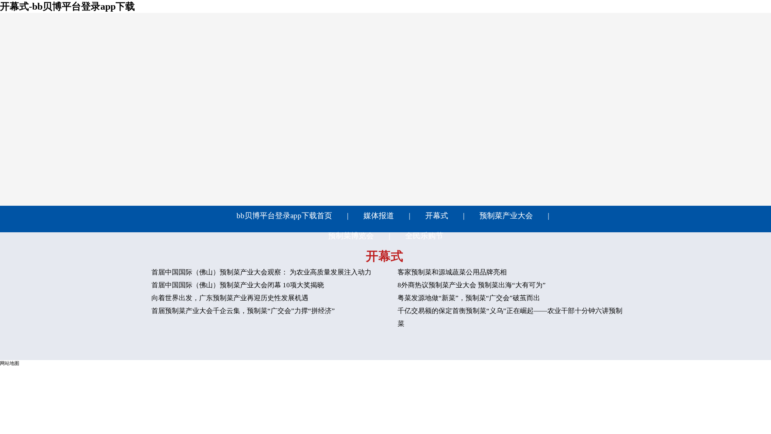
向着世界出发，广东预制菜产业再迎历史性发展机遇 (229, 298)
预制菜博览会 (351, 235)
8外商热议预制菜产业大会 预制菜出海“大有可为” (472, 285)
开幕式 (436, 215)
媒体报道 (378, 215)
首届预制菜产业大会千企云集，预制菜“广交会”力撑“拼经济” (243, 311)
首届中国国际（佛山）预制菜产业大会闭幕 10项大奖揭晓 (237, 285)
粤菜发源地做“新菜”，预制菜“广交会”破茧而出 (469, 298)
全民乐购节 (424, 235)
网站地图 (9, 363)
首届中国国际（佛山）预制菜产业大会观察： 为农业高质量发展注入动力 (261, 272)
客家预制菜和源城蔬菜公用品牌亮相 (452, 272)
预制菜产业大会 (506, 215)
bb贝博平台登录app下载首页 (284, 215)
